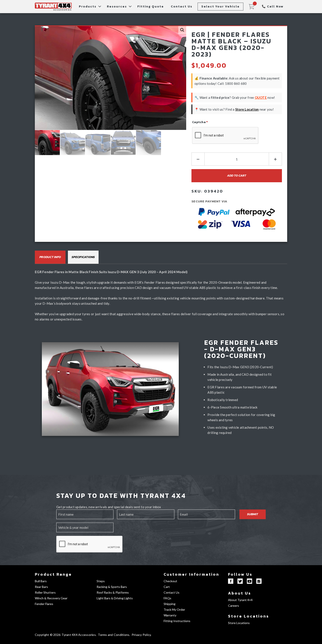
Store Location (247, 109)
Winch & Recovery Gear (51, 598)
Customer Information (191, 574)
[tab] (50, 257)
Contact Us (181, 6)
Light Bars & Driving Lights (115, 598)
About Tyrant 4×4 (240, 600)
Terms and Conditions (113, 635)
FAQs (167, 598)
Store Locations (248, 616)
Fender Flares (44, 604)
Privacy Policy (141, 635)
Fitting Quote (150, 6)
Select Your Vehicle (220, 6)
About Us (239, 593)
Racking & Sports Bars (112, 587)
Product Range (53, 574)
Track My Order (174, 609)
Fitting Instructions (177, 621)
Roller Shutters (45, 592)
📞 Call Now (273, 6)
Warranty (170, 615)
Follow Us (240, 574)
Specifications (83, 257)
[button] (182, 30)
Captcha (200, 122)
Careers (233, 605)
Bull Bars (41, 581)
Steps (101, 581)
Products (87, 6)
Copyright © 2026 (47, 635)
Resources (117, 6)
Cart (167, 587)
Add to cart (236, 175)
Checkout (170, 581)
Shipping (169, 604)
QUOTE (261, 97)
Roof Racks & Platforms (113, 592)
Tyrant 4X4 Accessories (79, 635)
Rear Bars (41, 587)
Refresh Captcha (204, 148)
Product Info (50, 257)
